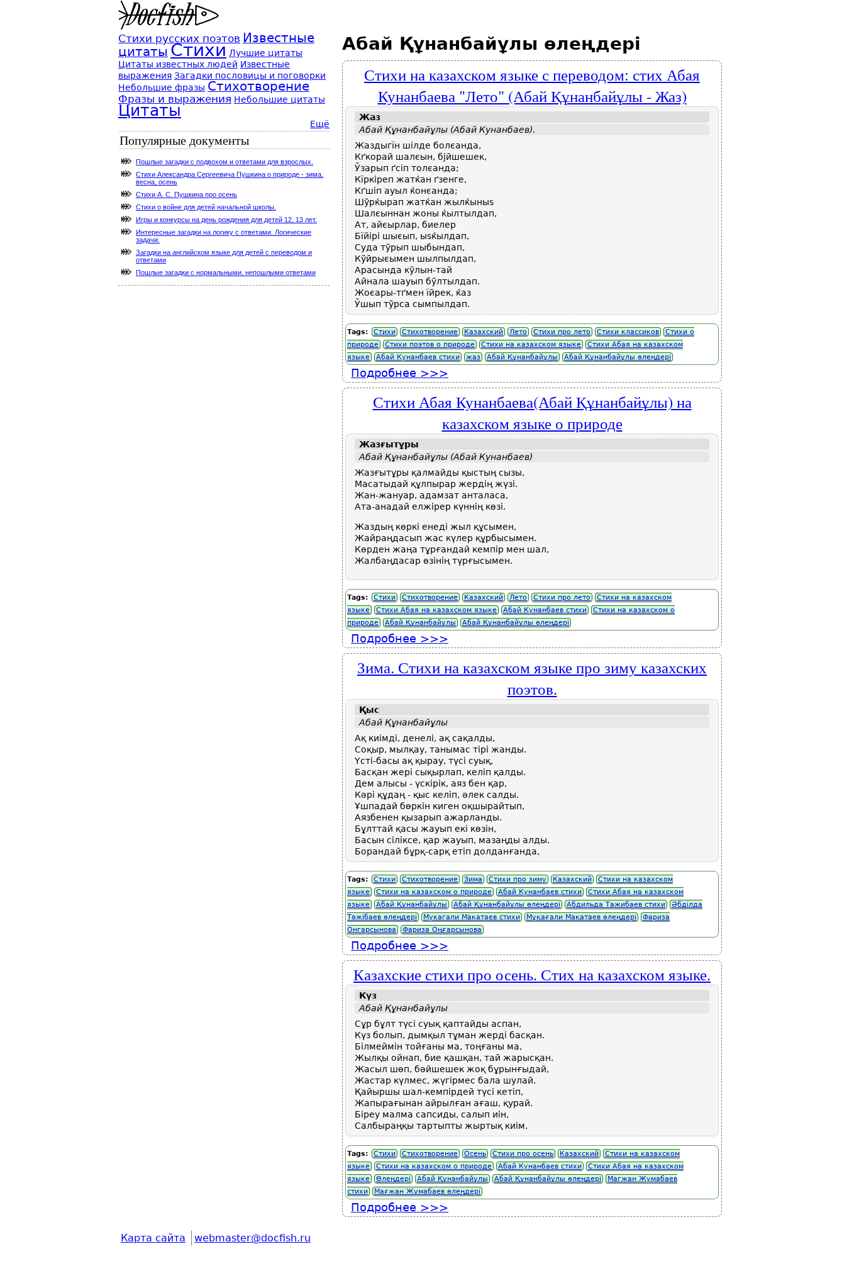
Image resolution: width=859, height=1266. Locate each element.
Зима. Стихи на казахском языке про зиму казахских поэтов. (532, 677)
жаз (473, 357)
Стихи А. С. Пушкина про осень (186, 194)
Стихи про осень (522, 1154)
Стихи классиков (628, 332)
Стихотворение (430, 332)
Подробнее (399, 372)
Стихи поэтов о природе (430, 344)
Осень (475, 1154)
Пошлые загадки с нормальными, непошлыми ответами (226, 272)
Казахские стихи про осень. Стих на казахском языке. (532, 974)
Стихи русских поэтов (179, 38)
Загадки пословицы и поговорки (250, 75)
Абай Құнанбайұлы (522, 357)
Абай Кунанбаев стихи (418, 357)
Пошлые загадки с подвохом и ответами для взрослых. (224, 161)
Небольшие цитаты (279, 99)
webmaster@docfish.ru (252, 1238)
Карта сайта (153, 1238)
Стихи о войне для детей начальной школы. (206, 207)
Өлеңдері (393, 1179)
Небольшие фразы (161, 87)
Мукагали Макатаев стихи (471, 917)
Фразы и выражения (174, 98)
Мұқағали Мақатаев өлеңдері (581, 917)
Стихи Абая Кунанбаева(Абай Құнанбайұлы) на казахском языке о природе (532, 412)
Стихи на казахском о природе (434, 892)
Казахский (483, 332)
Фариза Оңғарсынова (442, 930)
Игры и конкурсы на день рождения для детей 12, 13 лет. (226, 219)
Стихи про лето (561, 332)
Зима (473, 879)
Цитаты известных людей (178, 64)
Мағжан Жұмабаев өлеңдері (427, 1191)
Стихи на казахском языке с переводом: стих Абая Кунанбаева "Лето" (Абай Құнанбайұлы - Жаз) (532, 85)
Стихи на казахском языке (531, 344)
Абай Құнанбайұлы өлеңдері (617, 357)
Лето (518, 332)
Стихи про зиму (517, 879)
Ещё (320, 124)
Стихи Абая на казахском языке (436, 610)
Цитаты (149, 110)
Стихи (385, 332)
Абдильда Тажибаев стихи (616, 904)
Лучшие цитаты (265, 53)
